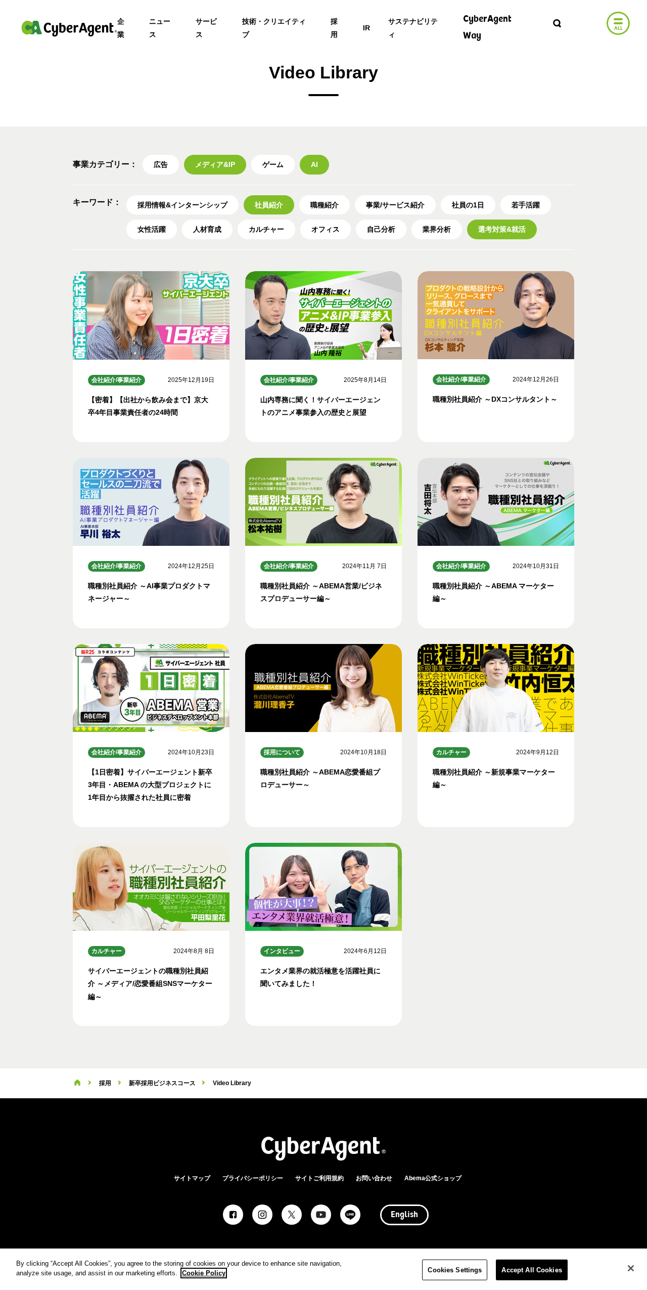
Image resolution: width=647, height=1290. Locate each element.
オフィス (325, 229)
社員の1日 (468, 205)
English (404, 1215)
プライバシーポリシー (252, 1178)
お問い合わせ (374, 1178)
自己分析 (381, 229)
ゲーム (273, 164)
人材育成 (207, 229)
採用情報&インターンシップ (182, 205)
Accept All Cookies (531, 1270)
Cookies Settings (455, 1270)
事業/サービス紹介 (395, 205)
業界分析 (437, 229)
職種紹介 (324, 205)
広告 (161, 164)
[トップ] (77, 1083)
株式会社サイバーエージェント (69, 28)
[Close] (631, 1268)
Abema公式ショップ (432, 1178)
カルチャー (266, 229)
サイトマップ (192, 1178)
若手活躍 (526, 205)
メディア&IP (215, 164)
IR (366, 28)
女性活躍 (151, 229)
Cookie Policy (203, 1273)
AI (314, 164)
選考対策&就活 (502, 229)
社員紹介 (269, 205)
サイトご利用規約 (319, 1178)
